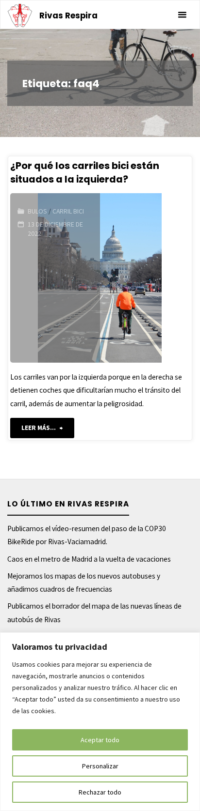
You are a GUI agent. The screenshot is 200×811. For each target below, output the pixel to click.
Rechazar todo (100, 792)
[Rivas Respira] (20, 14)
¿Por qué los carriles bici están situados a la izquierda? (84, 172)
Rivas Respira (68, 15)
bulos (37, 211)
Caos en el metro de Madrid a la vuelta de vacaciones (89, 559)
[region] (100, 721)
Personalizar (100, 766)
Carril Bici (68, 211)
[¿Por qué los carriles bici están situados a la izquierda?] (145, 278)
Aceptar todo (100, 739)
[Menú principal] (182, 15)
